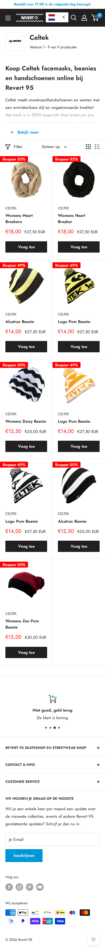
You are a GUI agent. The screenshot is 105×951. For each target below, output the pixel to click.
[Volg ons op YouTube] (40, 887)
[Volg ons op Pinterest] (29, 887)
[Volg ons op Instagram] (19, 887)
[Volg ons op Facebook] (9, 887)
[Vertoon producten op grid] (88, 146)
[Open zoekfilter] (74, 18)
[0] (95, 18)
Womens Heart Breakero (19, 219)
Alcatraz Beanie (19, 322)
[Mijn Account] (84, 18)
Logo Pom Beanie (74, 322)
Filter (18, 147)
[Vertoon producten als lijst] (97, 146)
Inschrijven (23, 855)
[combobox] (57, 17)
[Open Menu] (8, 18)
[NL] (57, 17)
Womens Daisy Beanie (25, 421)
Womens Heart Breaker (71, 219)
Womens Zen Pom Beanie (22, 624)
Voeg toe (26, 247)
